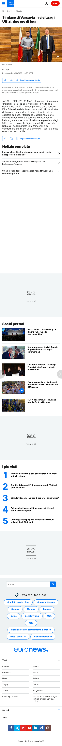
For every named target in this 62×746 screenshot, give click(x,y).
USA (49, 616)
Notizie (10, 11)
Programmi (38, 690)
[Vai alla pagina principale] (10, 3)
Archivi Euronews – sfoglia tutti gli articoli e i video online (45, 699)
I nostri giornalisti (10, 696)
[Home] (3, 11)
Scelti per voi (13, 324)
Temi (4, 660)
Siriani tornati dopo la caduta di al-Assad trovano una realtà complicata (27, 172)
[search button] (53, 584)
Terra (35, 672)
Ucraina (31, 609)
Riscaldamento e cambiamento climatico (31, 629)
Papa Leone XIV (18, 636)
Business (6, 672)
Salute (36, 678)
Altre (4, 717)
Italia (31, 623)
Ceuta (14, 616)
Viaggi (5, 684)
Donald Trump (32, 616)
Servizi (5, 710)
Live (55, 3)
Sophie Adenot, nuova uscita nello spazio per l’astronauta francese (23, 162)
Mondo (19, 11)
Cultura (36, 684)
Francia (47, 609)
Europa (5, 666)
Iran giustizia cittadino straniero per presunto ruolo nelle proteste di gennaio (26, 153)
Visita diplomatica (43, 636)
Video (5, 690)
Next (4, 678)
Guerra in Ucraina (46, 602)
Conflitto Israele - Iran (18, 602)
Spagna (15, 609)
